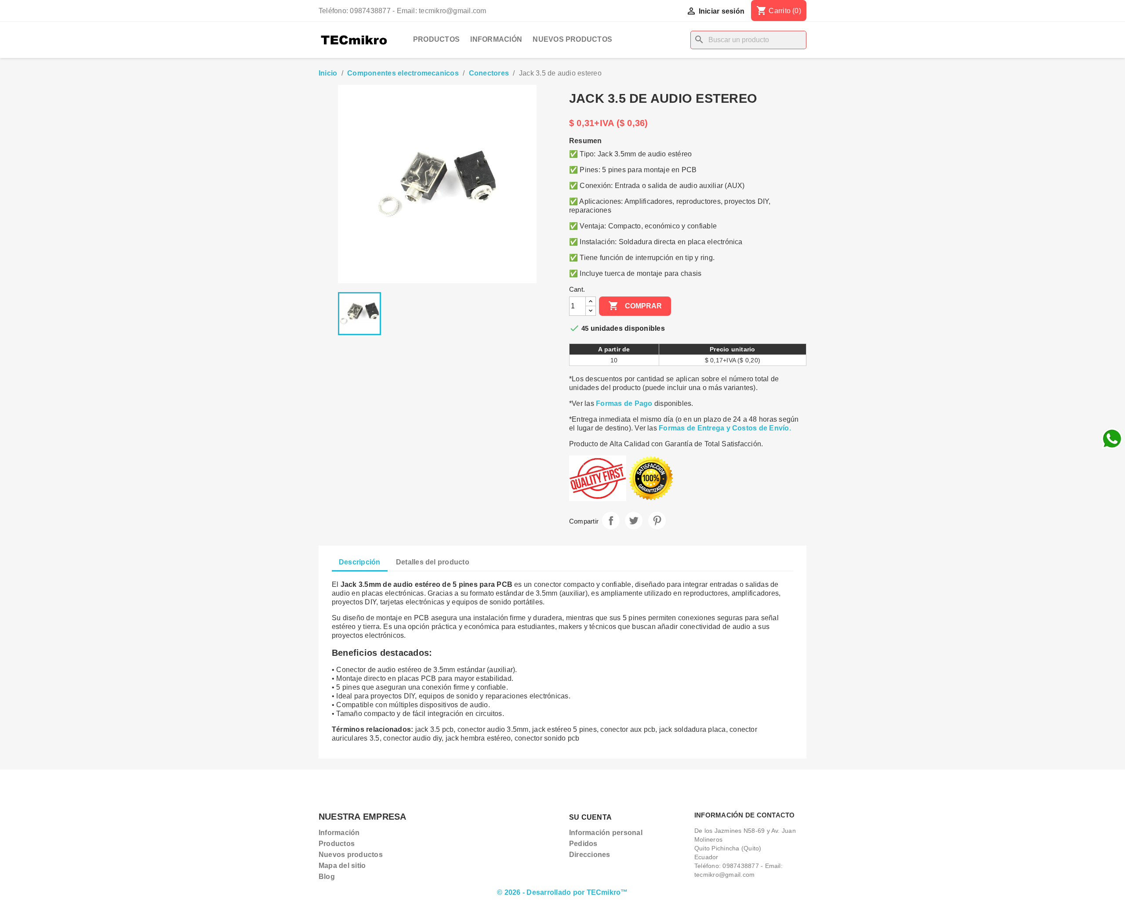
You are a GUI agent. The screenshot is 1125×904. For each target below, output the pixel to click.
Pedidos (583, 843)
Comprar (635, 305)
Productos (436, 39)
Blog (327, 876)
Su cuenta (590, 817)
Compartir (611, 520)
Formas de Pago (624, 403)
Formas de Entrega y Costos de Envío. (725, 428)
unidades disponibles (628, 328)
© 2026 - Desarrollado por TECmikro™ (562, 892)
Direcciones (589, 854)
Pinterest (657, 520)
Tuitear (633, 520)
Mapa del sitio (342, 865)
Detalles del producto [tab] (432, 562)
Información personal (605, 832)
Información (496, 39)
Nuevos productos (572, 39)
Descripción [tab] (360, 562)
